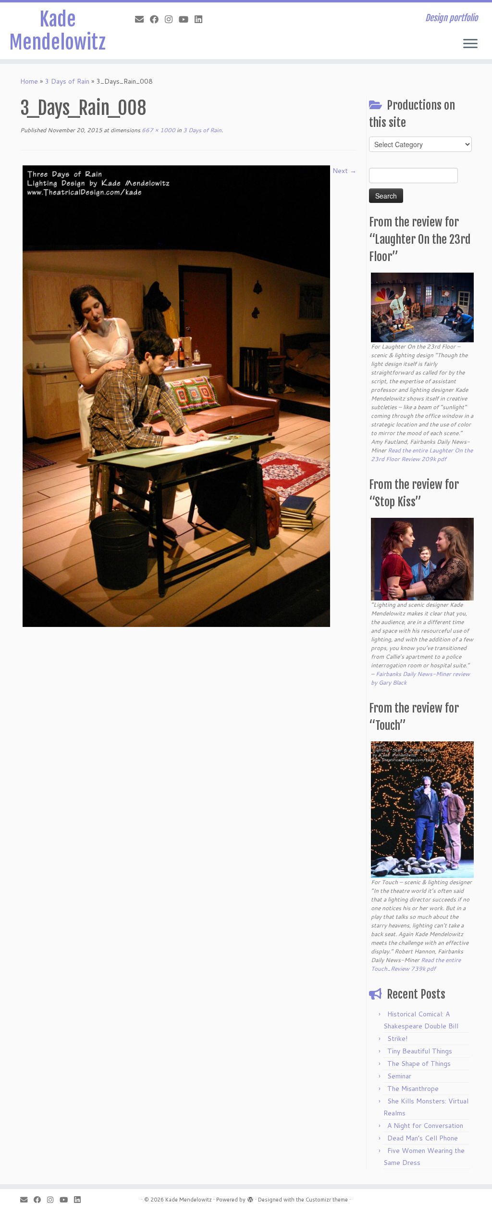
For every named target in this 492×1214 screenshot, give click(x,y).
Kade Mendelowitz (57, 31)
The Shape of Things (419, 1063)
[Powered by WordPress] (250, 1197)
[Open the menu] (470, 44)
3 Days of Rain (67, 81)
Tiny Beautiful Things (419, 1051)
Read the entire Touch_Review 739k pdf (416, 964)
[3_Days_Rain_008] (176, 395)
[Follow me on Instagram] (172, 19)
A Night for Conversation (425, 1125)
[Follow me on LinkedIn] (202, 19)
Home (29, 81)
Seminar (399, 1076)
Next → (344, 170)
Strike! (397, 1038)
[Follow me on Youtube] (187, 19)
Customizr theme (327, 1199)
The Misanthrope (413, 1088)
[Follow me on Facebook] (157, 19)
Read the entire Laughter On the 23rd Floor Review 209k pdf (422, 454)
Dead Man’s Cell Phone (422, 1138)
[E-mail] (142, 19)
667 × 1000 (157, 130)
